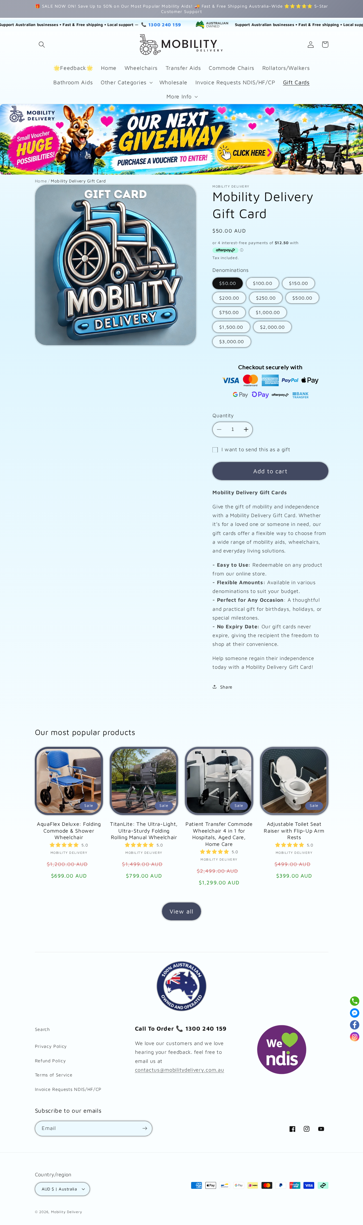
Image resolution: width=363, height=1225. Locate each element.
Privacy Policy (51, 1046)
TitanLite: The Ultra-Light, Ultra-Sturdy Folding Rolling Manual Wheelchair (144, 831)
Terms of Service (54, 1074)
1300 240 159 (130, 24)
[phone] (354, 1001)
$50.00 (227, 283)
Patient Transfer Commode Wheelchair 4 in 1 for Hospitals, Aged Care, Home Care (219, 834)
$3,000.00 (231, 341)
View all (181, 911)
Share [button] (226, 686)
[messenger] (354, 1013)
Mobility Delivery (66, 1212)
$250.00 (266, 297)
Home (41, 181)
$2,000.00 (272, 327)
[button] (42, 44)
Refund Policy (50, 1060)
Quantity (223, 415)
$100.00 (262, 283)
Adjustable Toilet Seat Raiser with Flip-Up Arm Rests (294, 831)
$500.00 (302, 297)
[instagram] (354, 1036)
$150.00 (298, 283)
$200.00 (229, 297)
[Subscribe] (145, 1128)
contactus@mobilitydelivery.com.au (179, 1070)
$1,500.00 (231, 327)
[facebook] (354, 1025)
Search (42, 1029)
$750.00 (229, 312)
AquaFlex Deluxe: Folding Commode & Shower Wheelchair (69, 831)
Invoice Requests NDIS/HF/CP (68, 1089)
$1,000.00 (268, 312)
